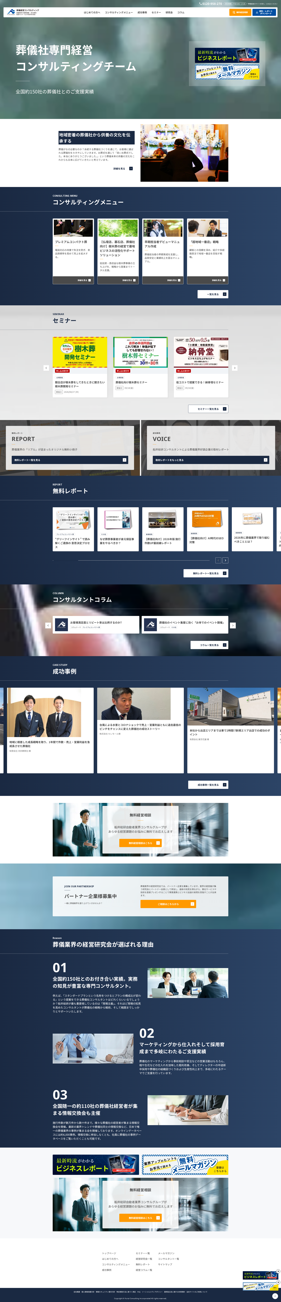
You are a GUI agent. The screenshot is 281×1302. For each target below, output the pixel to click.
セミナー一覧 (143, 1253)
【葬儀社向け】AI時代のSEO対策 (206, 540)
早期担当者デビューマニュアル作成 (162, 244)
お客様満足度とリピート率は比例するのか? (96, 622)
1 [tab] (65, 560)
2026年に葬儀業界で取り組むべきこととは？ (252, 539)
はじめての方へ (110, 1258)
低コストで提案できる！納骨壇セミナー (200, 382)
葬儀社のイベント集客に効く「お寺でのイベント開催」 (192, 622)
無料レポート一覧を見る (27, 460)
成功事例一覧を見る (208, 785)
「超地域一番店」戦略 (204, 242)
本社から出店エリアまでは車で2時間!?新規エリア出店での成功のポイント (230, 732)
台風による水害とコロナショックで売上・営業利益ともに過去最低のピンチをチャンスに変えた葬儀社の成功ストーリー (140, 727)
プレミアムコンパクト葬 (71, 242)
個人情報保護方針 (88, 1292)
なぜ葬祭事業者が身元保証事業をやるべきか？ (117, 541)
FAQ (138, 1292)
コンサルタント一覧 (168, 1258)
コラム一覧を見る (209, 645)
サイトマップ (165, 1264)
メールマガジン (166, 1253)
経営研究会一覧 (144, 1258)
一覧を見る (213, 294)
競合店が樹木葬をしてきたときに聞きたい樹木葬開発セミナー (80, 384)
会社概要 (77, 1292)
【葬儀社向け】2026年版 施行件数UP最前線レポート (163, 541)
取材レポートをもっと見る (170, 460)
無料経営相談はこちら (140, 843)
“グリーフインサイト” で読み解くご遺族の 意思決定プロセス (72, 543)
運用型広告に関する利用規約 (174, 1292)
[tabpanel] (73, 529)
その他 (173, 627)
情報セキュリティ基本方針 (105, 1292)
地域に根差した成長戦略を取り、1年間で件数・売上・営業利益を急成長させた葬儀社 (49, 744)
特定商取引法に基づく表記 (126, 1292)
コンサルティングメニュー (116, 1264)
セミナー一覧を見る (208, 409)
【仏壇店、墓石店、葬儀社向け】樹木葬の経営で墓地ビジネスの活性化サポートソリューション (117, 248)
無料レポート (143, 1264)
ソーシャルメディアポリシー (152, 1292)
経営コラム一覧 (144, 1270)
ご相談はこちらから (168, 904)
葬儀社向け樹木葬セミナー (131, 382)
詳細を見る (119, 168)
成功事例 (106, 1270)
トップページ (109, 1253)
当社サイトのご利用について (196, 1292)
